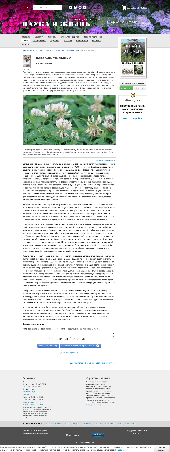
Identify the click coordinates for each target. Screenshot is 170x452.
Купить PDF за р (48, 345)
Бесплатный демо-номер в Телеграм (78, 345)
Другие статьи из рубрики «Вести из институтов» (93, 363)
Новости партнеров (92, 37)
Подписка (54, 40)
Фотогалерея (110, 423)
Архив (25, 40)
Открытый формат (70, 37)
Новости (26, 37)
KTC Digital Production (139, 433)
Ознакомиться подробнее (96, 405)
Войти (144, 7)
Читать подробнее (133, 118)
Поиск (120, 423)
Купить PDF (140, 88)
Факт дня (52, 37)
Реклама (96, 40)
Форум (25, 44)
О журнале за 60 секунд (122, 22)
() (133, 7)
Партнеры (49, 423)
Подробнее (120, 450)
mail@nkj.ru (27, 394)
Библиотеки (82, 40)
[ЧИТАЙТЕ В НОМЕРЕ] (133, 31)
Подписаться (126, 88)
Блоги (67, 423)
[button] (68, 160)
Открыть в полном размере (105, 160)
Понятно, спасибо (162, 448)
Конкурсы (75, 423)
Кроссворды (86, 423)
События (39, 37)
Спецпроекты (39, 40)
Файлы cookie (130, 423)
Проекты (58, 423)
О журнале (98, 423)
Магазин (68, 40)
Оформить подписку (69, 352)
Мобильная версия (85, 442)
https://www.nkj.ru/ (29, 392)
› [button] (110, 122)
